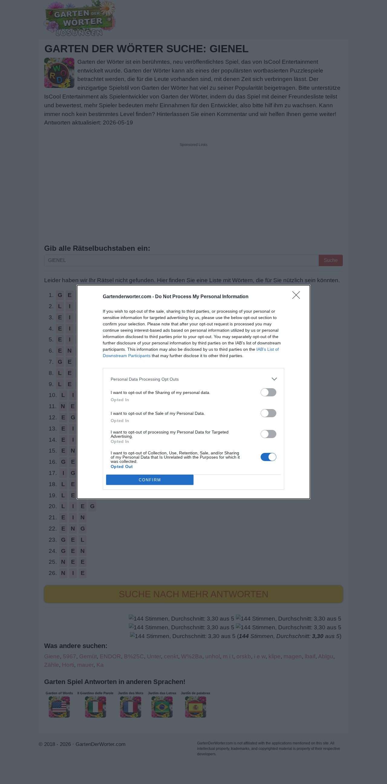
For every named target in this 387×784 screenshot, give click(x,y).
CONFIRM (150, 480)
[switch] (268, 392)
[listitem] (193, 379)
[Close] (298, 297)
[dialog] (193, 392)
